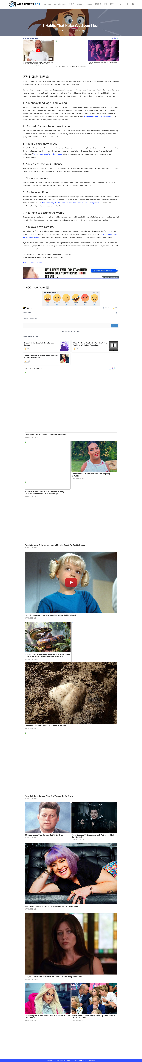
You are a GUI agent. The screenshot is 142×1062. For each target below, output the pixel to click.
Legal (75, 1060)
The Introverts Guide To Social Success (47, 154)
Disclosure (92, 1060)
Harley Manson (62, 31)
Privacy (86, 1060)
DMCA (80, 1060)
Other (71, 20)
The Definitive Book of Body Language (98, 116)
